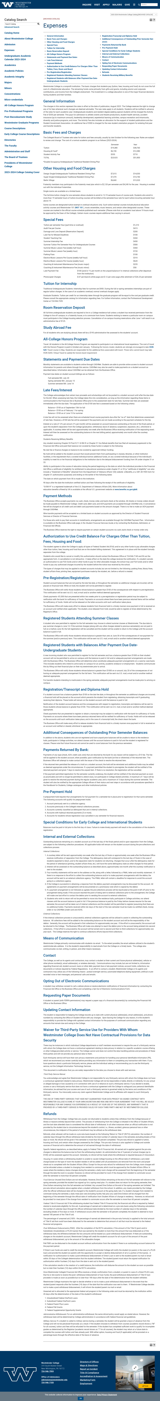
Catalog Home (11, 32)
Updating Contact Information (114, 69)
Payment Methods (54, 63)
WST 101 (79, 207)
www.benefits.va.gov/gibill (126, 489)
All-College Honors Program (19, 105)
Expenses (9, 50)
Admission (9, 44)
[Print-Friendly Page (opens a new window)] (151, 20)
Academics (10, 65)
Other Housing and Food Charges (61, 42)
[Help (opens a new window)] (154, 20)
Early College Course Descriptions (22, 134)
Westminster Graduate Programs (21, 122)
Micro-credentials (13, 99)
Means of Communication (113, 57)
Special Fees (52, 45)
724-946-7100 (47, 1382)
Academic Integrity (14, 76)
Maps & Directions (89, 1365)
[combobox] (133, 14)
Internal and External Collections (115, 54)
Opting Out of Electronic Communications (119, 63)
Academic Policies (14, 70)
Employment (86, 1383)
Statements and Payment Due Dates (62, 57)
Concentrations (12, 93)
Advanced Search (11, 27)
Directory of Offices (89, 1362)
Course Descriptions (14, 128)
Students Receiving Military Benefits (117, 75)
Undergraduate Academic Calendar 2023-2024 (17, 57)
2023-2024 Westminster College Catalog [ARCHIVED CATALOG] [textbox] (132, 14)
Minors (8, 88)
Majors (8, 82)
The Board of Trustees (16, 157)
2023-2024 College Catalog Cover (21, 172)
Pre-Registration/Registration (59, 72)
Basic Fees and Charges (57, 39)
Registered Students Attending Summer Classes (67, 75)
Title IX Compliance (89, 1372)
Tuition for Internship (56, 48)
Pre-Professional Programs (18, 111)
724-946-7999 (47, 1371)
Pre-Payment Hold (110, 48)
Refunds (105, 72)
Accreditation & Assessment (94, 1376)
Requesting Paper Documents (114, 66)
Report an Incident (89, 1369)
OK (81, 1398)
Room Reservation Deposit (58, 51)
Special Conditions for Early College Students (121, 51)
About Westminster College (18, 38)
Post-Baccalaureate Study (18, 117)
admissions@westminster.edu (54, 1380)
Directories (10, 140)
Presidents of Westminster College (18, 164)
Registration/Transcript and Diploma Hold (119, 36)
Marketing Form (87, 1380)
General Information (55, 36)
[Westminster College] (16, 7)
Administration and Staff (17, 151)
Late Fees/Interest (54, 60)
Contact (105, 60)
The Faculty (10, 145)
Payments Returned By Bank (114, 45)
